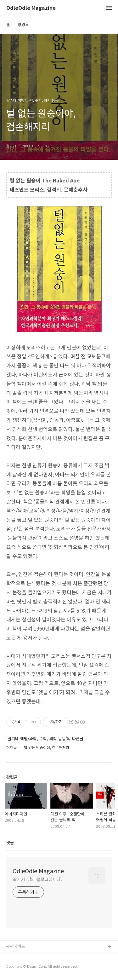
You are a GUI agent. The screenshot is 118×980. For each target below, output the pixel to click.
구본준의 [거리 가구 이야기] (30, 967)
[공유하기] (26, 722)
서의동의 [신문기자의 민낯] (30, 957)
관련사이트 (15, 946)
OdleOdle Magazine (31, 8)
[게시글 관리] (34, 722)
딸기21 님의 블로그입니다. (37, 879)
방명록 (23, 24)
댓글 (10, 842)
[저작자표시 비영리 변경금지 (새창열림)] (76, 721)
